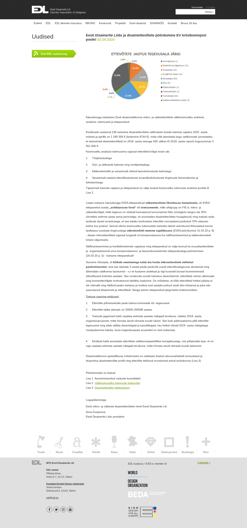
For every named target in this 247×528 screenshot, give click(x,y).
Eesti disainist (137, 23)
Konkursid (105, 23)
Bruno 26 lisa (189, 23)
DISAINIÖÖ (157, 23)
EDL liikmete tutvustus (68, 23)
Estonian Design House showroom (65, 484)
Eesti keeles (197, 7)
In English (210, 7)
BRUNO (90, 23)
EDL (48, 23)
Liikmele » (204, 462)
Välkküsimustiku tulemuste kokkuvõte (117, 383)
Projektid (120, 23)
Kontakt (172, 23)
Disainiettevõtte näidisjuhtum (112, 387)
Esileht (38, 23)
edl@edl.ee (52, 497)
